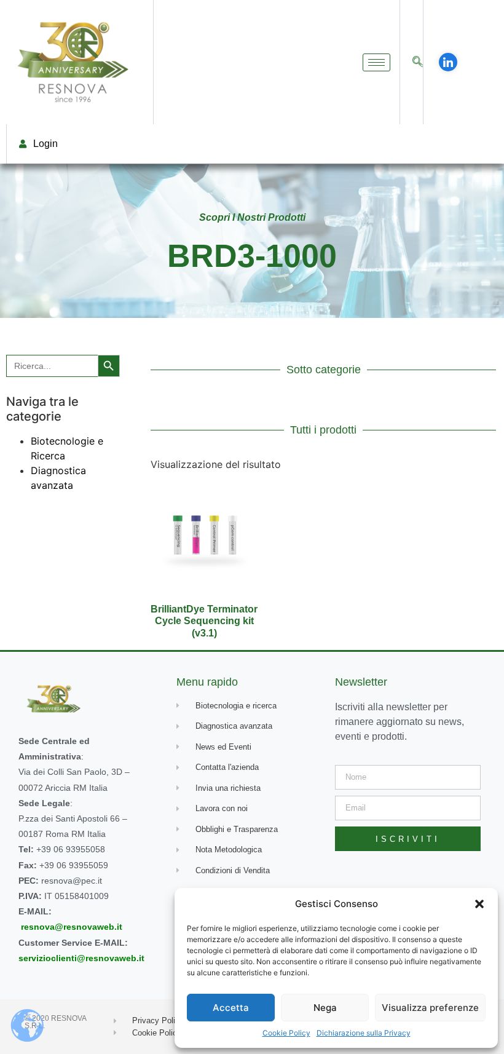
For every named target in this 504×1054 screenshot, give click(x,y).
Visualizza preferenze (430, 1007)
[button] (479, 904)
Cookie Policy (286, 1032)
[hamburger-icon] (376, 62)
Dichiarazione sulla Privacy (364, 1032)
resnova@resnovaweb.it (71, 927)
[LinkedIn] (448, 62)
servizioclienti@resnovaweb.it (81, 958)
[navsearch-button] (417, 62)
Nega (325, 1007)
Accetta (231, 1007)
